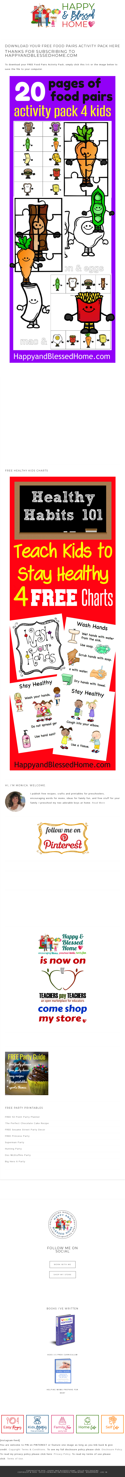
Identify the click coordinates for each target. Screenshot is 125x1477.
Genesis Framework (72, 1472)
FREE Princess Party (17, 1136)
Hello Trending (48, 1472)
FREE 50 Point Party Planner (22, 1117)
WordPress (92, 1472)
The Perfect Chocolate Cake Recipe (27, 1123)
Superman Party (14, 1142)
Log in (103, 1472)
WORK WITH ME (62, 1264)
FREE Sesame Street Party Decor (25, 1129)
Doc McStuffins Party (18, 1155)
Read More (98, 803)
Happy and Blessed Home (62, 15)
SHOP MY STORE (63, 1275)
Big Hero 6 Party (15, 1161)
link (88, 64)
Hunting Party (13, 1148)
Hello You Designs (88, 1471)
